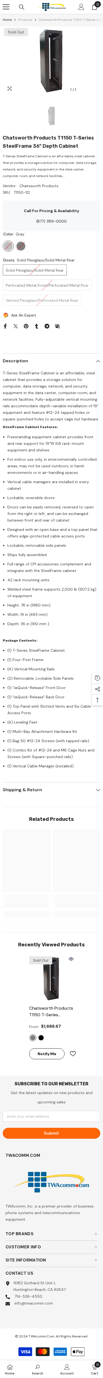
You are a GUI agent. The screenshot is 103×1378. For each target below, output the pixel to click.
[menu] (6, 7)
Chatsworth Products (39, 185)
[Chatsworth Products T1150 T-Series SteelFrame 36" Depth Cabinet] (51, 978)
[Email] (57, 325)
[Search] (21, 7)
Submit (51, 1133)
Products (25, 20)
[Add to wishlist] (70, 1053)
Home (7, 20)
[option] (51, 61)
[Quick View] (71, 959)
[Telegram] (46, 325)
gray (32, 1037)
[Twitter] (15, 325)
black (41, 1037)
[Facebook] (5, 325)
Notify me (47, 1053)
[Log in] (81, 7)
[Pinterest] (26, 325)
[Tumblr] (36, 325)
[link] (26, 901)
